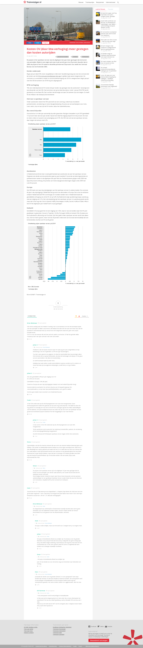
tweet (37, 42)
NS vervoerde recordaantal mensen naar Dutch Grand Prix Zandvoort (108, 33)
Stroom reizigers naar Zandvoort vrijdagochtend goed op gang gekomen (108, 47)
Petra (44, 468)
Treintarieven (85, 56)
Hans (48, 593)
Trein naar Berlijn (28, 629)
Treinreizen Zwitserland (59, 631)
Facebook (94, 626)
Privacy (80, 646)
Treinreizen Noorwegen (59, 629)
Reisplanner (100, 2)
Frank (44, 422)
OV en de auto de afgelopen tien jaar (49, 76)
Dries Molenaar (46, 347)
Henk (44, 506)
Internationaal (110, 2)
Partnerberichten (53, 646)
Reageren (45, 42)
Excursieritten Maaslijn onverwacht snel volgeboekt (109, 85)
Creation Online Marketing (65, 646)
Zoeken (118, 2)
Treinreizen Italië (57, 632)
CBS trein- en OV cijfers (63, 56)
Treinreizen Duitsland (58, 634)
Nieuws (81, 2)
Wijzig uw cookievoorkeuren (92, 646)
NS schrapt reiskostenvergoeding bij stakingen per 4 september (109, 69)
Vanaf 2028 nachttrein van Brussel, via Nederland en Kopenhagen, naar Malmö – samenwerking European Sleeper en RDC (108, 24)
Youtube (110, 626)
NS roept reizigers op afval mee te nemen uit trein (108, 62)
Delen (30, 42)
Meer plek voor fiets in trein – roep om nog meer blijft (109, 40)
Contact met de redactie (41, 646)
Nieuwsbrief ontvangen (98, 640)
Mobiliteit (75, 56)
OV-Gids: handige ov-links (30, 627)
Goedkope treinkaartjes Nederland (62, 627)
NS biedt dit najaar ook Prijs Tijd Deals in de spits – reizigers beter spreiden (109, 14)
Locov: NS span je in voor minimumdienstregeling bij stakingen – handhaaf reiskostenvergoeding (108, 77)
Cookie (75, 646)
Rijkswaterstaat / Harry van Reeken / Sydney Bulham (80, 42)
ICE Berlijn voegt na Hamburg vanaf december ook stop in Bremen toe (108, 55)
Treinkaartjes (89, 2)
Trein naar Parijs (28, 631)
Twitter (102, 626)
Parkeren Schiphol (29, 632)
